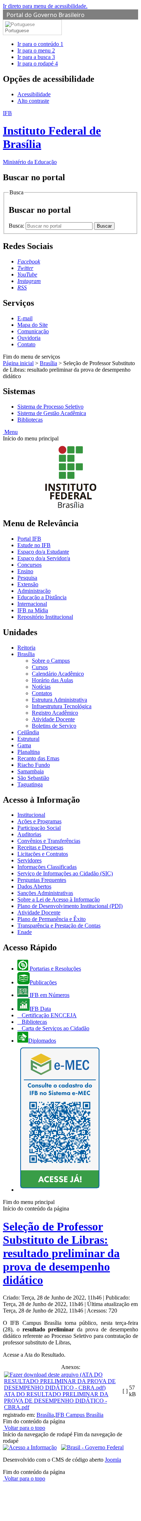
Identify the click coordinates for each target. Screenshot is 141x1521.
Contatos (42, 693)
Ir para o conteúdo (40, 44)
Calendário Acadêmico (58, 674)
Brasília (48, 363)
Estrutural (28, 739)
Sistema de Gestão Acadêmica (51, 413)
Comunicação (33, 331)
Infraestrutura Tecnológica (61, 706)
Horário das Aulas (52, 680)
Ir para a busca (36, 57)
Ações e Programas (39, 821)
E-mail (25, 318)
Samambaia (30, 771)
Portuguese (17, 30)
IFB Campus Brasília (79, 1415)
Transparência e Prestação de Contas (59, 925)
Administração (34, 591)
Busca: (17, 226)
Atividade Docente (53, 719)
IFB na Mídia (32, 610)
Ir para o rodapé (37, 63)
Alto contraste (33, 101)
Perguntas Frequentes (41, 880)
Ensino (25, 571)
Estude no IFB (34, 545)
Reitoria (26, 648)
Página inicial (18, 363)
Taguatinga (30, 784)
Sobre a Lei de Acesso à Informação (58, 899)
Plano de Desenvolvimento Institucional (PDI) (70, 906)
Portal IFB (29, 539)
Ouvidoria (28, 338)
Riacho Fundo (33, 765)
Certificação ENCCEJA (48, 1015)
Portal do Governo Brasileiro (46, 15)
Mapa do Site (32, 325)
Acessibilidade (34, 94)
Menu (10, 432)
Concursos (29, 565)
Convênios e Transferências (48, 841)
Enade (24, 932)
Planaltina (28, 752)
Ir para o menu (36, 50)
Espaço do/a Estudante (43, 552)
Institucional (31, 815)
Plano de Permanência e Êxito (51, 919)
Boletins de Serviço (54, 726)
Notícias (41, 687)
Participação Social (39, 828)
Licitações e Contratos (42, 854)
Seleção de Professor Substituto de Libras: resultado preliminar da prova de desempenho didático (61, 1253)
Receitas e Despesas (40, 847)
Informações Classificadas (47, 867)
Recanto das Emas (38, 758)
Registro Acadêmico (55, 713)
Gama (24, 745)
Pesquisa (27, 578)
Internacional (32, 604)
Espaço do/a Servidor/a (43, 558)
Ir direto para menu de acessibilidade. (45, 6)
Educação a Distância (42, 597)
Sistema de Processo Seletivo (50, 407)
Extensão (27, 584)
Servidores (29, 860)
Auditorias (29, 834)
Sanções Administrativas (45, 893)
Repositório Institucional (45, 617)
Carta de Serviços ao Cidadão (54, 1028)
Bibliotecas (30, 420)
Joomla (113, 1460)
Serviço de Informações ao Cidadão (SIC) (65, 873)
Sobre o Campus (51, 661)
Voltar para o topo (24, 1428)
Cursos (40, 667)
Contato (26, 344)
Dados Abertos (34, 886)
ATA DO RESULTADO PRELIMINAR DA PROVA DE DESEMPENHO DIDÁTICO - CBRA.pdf (56, 1400)
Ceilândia (28, 732)
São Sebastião (33, 778)
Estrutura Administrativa (59, 700)
